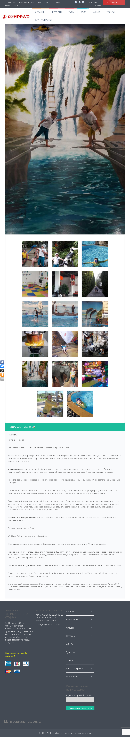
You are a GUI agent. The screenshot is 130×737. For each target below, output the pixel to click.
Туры (71, 12)
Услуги (111, 12)
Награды (70, 635)
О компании (72, 619)
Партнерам (72, 676)
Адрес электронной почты (79, 695)
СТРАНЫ (39, 12)
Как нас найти (43, 19)
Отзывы (70, 627)
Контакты (70, 611)
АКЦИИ (96, 12)
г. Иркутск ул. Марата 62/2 (48, 624)
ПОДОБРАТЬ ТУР (114, 2)
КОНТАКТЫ (97, 5)
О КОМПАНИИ (91, 3)
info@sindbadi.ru (11, 5)
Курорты (57, 12)
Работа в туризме (74, 668)
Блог (83, 12)
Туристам (70, 652)
